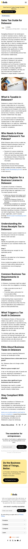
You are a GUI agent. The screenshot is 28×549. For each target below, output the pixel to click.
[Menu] (26, 2)
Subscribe (21, 447)
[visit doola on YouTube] (18, 540)
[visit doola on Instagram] (10, 540)
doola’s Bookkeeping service (13, 169)
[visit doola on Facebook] (8, 540)
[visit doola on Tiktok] (20, 540)
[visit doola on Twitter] (13, 540)
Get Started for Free (7, 11)
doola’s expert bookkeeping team (16, 215)
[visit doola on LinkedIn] (15, 540)
